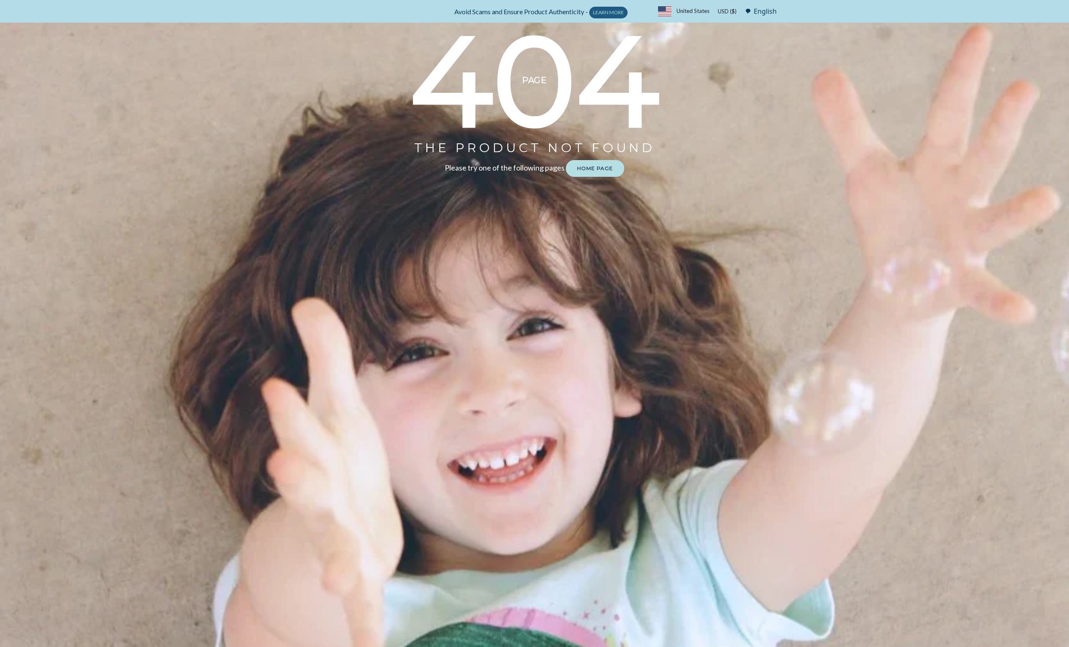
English (765, 11)
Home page (595, 168)
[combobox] (759, 11)
